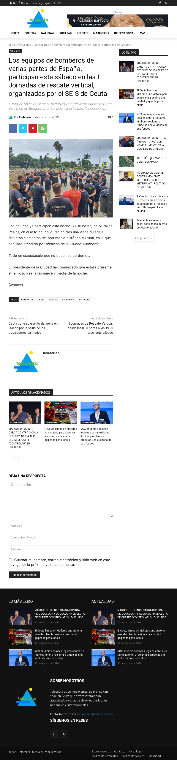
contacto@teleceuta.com (97, 714)
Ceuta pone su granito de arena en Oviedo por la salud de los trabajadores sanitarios (33, 328)
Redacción (25, 117)
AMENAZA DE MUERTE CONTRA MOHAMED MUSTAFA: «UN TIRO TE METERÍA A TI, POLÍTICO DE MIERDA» (151, 180)
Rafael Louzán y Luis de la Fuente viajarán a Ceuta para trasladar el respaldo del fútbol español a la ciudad (152, 204)
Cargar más (142, 238)
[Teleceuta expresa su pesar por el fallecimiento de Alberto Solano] (126, 224)
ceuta (41, 299)
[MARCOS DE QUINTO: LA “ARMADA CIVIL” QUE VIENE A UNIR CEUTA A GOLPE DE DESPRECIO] (126, 141)
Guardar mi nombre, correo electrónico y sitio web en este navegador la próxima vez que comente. (59, 562)
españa (53, 299)
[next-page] (18, 457)
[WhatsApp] (42, 128)
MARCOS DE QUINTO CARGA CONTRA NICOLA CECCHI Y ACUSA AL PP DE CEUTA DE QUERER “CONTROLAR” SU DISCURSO (60, 614)
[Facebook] (159, 3)
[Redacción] (11, 117)
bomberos (27, 299)
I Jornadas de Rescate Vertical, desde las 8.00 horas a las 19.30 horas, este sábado (90, 328)
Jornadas (83, 299)
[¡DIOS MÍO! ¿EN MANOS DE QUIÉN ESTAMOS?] (126, 161)
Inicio (12, 45)
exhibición (68, 299)
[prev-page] (11, 457)
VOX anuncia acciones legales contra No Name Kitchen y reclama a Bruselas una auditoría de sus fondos (96, 436)
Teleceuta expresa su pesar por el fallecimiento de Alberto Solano (152, 224)
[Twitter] (165, 3)
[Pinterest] (32, 128)
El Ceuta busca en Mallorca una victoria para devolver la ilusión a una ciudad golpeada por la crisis (152, 97)
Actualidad (24, 45)
